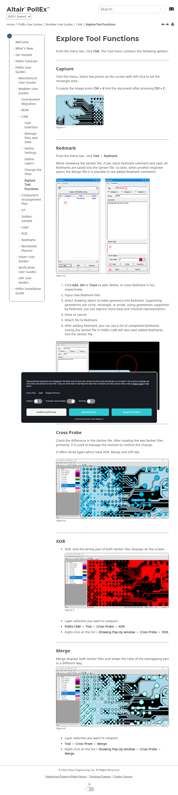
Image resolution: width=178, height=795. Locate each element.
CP (23, 210)
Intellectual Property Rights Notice (66, 776)
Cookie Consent (123, 776)
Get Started (23, 55)
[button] (13, 42)
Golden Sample (26, 218)
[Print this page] (173, 25)
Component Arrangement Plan (31, 199)
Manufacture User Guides (27, 80)
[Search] (160, 9)
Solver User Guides (26, 259)
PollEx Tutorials (26, 61)
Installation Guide (28, 291)
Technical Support (100, 776)
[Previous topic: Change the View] (163, 25)
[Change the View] (163, 25)
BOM (25, 110)
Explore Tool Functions (100, 24)
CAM (79, 24)
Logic (25, 227)
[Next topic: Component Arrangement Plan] (168, 25)
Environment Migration (30, 101)
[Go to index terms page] (167, 11)
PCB (24, 233)
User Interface (31, 125)
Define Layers (29, 161)
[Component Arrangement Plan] (168, 25)
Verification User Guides (27, 269)
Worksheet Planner (29, 248)
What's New (24, 48)
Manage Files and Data (31, 137)
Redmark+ (28, 240)
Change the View (33, 172)
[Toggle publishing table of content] (9, 36)
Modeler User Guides (59, 24)
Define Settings (30, 150)
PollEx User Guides (30, 24)
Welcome (22, 42)
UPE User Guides (25, 280)
